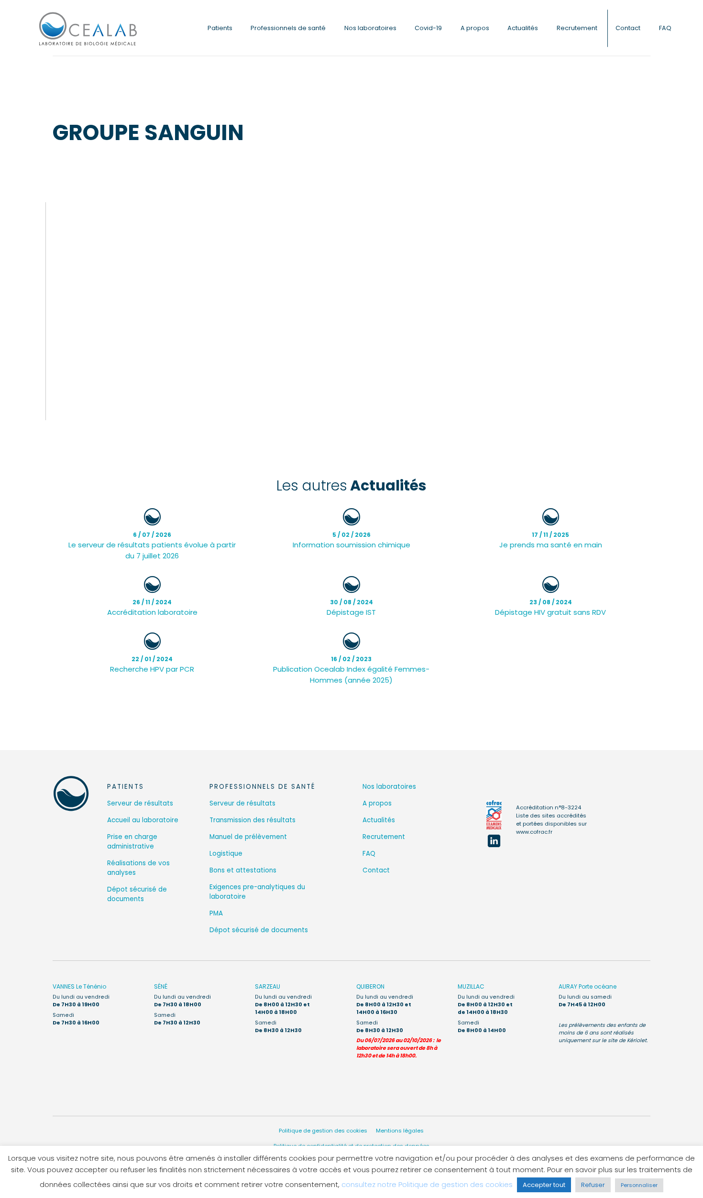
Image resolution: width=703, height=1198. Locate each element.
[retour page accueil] (71, 793)
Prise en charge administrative (132, 841)
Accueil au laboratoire (142, 820)
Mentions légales (400, 1130)
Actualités (522, 28)
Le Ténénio (79, 986)
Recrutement (577, 28)
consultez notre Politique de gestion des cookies (427, 1184)
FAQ (665, 28)
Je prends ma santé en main (550, 540)
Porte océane (587, 986)
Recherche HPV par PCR (152, 664)
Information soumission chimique (351, 540)
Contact (627, 28)
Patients (220, 28)
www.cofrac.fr (534, 832)
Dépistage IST (351, 607)
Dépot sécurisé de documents (137, 894)
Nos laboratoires (370, 28)
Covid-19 (428, 28)
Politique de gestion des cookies (323, 1130)
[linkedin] (494, 841)
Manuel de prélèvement (248, 836)
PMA (216, 913)
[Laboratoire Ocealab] (88, 28)
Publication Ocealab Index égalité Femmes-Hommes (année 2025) (351, 670)
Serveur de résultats (140, 803)
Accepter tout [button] (544, 1184)
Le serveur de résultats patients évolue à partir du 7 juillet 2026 (152, 546)
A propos (475, 28)
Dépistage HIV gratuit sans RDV (550, 607)
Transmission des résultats (252, 820)
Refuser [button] (593, 1184)
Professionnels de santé (288, 28)
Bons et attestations (242, 870)
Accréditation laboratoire (152, 607)
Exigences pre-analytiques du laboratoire (257, 891)
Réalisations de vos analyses (138, 868)
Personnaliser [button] (639, 1185)
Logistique (225, 853)
